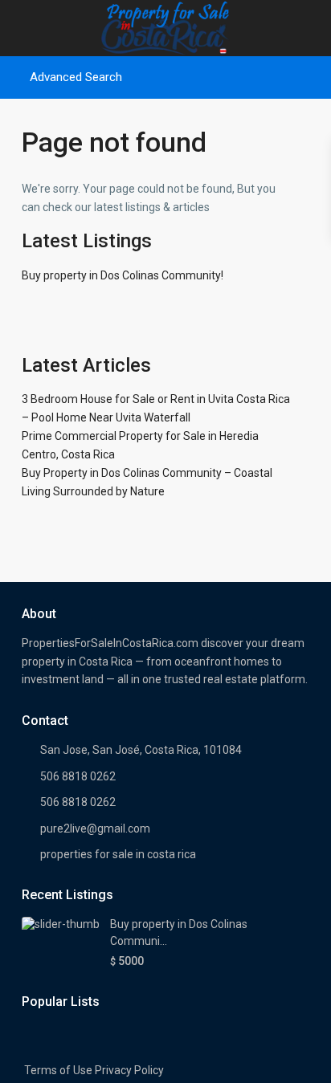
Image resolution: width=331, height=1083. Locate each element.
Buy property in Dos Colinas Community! (122, 275)
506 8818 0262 (78, 776)
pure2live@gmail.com (95, 828)
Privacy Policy (129, 1070)
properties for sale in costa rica (118, 854)
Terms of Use (58, 1070)
